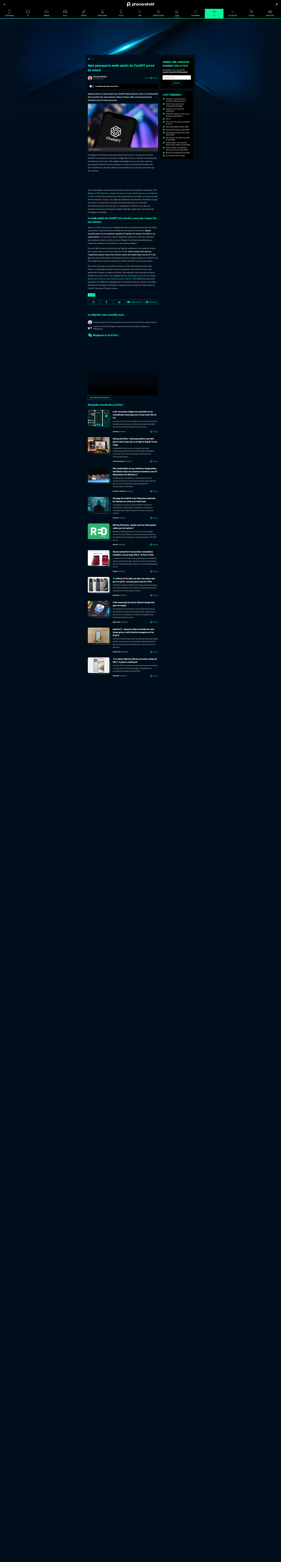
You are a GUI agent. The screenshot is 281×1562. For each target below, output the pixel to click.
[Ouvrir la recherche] (276, 4)
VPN (139, 15)
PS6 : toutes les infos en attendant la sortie (178, 123)
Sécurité (115, 518)
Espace (83, 15)
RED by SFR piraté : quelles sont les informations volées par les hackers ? (134, 526)
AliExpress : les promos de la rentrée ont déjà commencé (176, 100)
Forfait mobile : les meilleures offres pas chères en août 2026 (177, 149)
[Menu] (4, 4)
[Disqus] (123, 367)
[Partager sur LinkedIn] (119, 302)
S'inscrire (176, 83)
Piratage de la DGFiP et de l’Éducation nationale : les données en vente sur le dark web (134, 500)
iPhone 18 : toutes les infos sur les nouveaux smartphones (177, 115)
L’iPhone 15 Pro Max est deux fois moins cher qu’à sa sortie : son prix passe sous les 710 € (134, 580)
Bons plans (102, 15)
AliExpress (116, 595)
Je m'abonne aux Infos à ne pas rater (106, 86)
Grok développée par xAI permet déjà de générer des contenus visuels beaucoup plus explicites (122, 277)
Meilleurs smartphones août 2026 (178, 153)
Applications (117, 622)
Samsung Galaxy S (118, 461)
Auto (65, 15)
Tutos (121, 15)
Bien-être (270, 15)
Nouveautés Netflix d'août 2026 (177, 127)
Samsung (116, 431)
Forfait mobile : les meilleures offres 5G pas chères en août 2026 (178, 144)
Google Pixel (117, 652)
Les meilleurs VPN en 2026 (175, 156)
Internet (115, 544)
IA (214, 15)
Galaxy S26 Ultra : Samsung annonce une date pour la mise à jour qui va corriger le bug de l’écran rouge (135, 442)
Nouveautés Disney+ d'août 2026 (177, 130)
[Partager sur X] (93, 302)
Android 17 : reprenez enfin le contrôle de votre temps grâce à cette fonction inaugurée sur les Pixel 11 (133, 632)
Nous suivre (153, 302)
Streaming (195, 15)
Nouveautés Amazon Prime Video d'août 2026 (178, 134)
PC (28, 15)
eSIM (176, 16)
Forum (251, 15)
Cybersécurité (158, 15)
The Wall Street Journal (102, 227)
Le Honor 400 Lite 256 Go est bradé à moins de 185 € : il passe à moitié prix (135, 660)
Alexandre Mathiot (100, 76)
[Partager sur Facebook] (106, 302)
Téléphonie (9, 15)
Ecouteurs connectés (119, 491)
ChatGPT (91, 295)
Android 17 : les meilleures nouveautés (175, 110)
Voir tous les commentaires (100, 397)
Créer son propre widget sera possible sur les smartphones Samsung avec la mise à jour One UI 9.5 (134, 415)
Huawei (115, 571)
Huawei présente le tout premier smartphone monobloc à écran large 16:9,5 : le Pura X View (133, 553)
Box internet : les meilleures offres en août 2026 (178, 139)
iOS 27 (168, 119)
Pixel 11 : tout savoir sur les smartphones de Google (175, 105)
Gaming (47, 15)
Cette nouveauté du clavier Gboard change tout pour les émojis (134, 604)
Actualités (232, 15)
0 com (147, 78)
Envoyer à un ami (136, 302)
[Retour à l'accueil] (140, 4)
